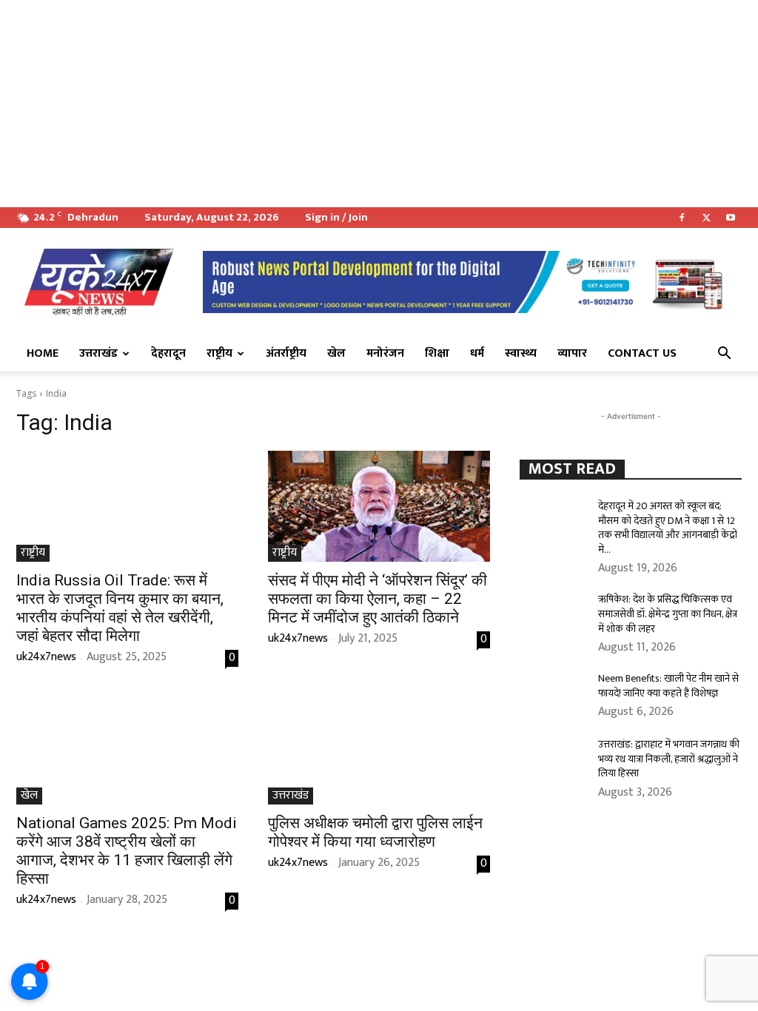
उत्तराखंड (98, 353)
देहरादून (168, 353)
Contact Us (642, 353)
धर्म (477, 353)
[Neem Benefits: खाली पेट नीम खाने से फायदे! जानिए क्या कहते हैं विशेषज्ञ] (553, 694)
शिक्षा (437, 353)
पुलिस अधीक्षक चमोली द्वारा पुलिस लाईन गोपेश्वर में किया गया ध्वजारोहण (375, 832)
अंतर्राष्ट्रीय (286, 353)
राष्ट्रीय (219, 353)
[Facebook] (682, 217)
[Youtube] (731, 217)
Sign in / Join (336, 217)
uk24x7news (46, 657)
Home (42, 353)
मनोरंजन (385, 353)
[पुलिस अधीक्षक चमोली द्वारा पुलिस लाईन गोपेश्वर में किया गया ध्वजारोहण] (379, 749)
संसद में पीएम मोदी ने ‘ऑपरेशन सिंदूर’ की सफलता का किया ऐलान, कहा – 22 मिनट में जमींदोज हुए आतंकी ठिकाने (377, 598)
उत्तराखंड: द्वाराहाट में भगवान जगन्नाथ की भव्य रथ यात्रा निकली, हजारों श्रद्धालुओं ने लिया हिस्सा (668, 759)
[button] (724, 354)
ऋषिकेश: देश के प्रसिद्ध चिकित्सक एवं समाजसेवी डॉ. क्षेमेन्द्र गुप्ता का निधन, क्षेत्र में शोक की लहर (667, 614)
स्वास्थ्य (521, 353)
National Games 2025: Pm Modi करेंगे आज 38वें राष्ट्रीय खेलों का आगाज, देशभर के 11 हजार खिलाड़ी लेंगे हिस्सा (126, 850)
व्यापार (572, 353)
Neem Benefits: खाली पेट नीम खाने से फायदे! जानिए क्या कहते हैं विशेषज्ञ (668, 686)
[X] (706, 217)
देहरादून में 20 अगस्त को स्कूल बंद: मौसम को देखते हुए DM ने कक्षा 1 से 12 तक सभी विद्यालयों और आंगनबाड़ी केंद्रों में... (667, 527)
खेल (336, 353)
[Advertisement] (379, 103)
